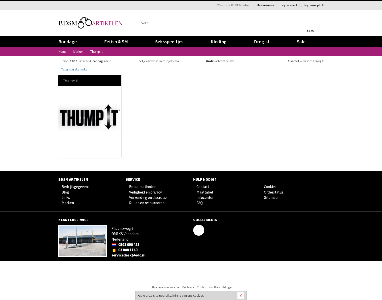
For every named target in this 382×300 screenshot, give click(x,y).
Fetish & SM (116, 42)
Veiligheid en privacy (145, 192)
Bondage (67, 42)
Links (66, 197)
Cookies (270, 186)
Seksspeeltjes (169, 42)
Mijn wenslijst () (314, 5)
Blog (65, 192)
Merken (68, 202)
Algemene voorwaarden (166, 287)
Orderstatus (273, 192)
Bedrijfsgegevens (75, 186)
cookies (198, 295)
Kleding (219, 42)
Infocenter (205, 197)
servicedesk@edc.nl (128, 255)
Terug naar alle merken (74, 69)
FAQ (200, 202)
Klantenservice (265, 5)
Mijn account (289, 5)
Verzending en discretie (148, 197)
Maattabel (205, 192)
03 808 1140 (128, 249)
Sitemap (271, 197)
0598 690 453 (128, 244)
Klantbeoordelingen (221, 287)
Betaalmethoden (142, 186)
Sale (301, 42)
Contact (203, 186)
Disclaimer (188, 287)
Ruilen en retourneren (146, 202)
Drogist (261, 42)
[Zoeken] (234, 23)
